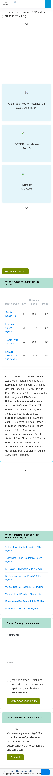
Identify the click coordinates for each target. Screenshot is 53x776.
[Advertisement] (26, 53)
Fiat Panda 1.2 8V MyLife (10, 328)
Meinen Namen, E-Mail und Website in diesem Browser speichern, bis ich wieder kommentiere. (27, 686)
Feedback (15, 757)
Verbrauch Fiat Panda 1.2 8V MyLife (23, 594)
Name (10, 662)
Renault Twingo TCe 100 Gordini (11, 355)
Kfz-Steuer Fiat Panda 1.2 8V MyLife (23, 569)
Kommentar (13, 635)
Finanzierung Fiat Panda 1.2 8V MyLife (24, 601)
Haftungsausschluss (25, 771)
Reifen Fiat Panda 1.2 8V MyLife (21, 608)
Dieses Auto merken (15, 271)
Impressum (8, 771)
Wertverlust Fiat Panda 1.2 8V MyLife (24, 587)
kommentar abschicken (23, 701)
